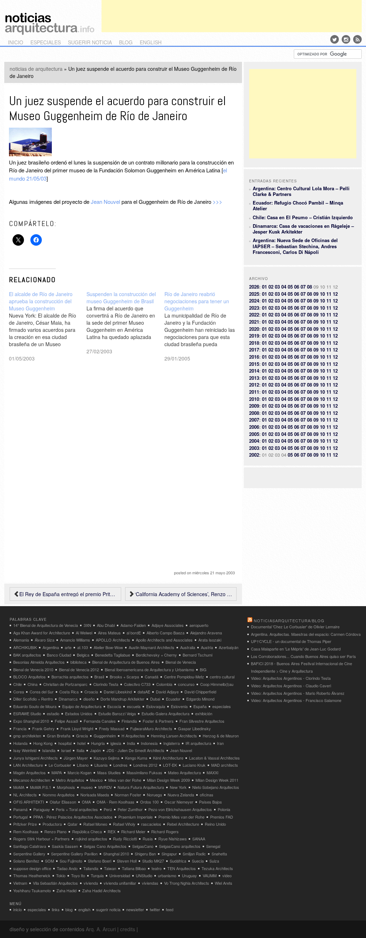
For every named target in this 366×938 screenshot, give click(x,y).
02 (270, 286)
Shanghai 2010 (116, 853)
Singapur (169, 853)
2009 (254, 405)
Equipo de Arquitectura (82, 706)
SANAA (198, 838)
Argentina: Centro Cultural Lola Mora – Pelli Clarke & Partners (301, 191)
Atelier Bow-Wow (108, 647)
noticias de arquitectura (36, 68)
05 (290, 286)
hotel (81, 743)
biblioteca (78, 662)
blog (126, 42)
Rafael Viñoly (124, 824)
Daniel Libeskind (118, 691)
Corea (18, 691)
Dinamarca (68, 699)
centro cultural (222, 676)
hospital (64, 743)
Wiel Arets (223, 883)
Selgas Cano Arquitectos (105, 846)
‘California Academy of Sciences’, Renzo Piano (184, 594)
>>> (217, 201)
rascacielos (151, 824)
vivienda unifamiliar (120, 883)
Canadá (151, 676)
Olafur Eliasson (63, 802)
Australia (187, 647)
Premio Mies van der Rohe (181, 817)
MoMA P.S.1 (40, 787)
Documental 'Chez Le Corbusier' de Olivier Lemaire (295, 626)
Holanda (20, 743)
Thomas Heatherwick (31, 875)
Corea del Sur (42, 691)
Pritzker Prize (25, 824)
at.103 (82, 647)
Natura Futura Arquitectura (141, 787)
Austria (207, 647)
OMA (86, 802)
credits (127, 929)
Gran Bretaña (58, 735)
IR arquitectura (198, 743)
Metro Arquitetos (70, 780)
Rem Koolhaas (26, 831)
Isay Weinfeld (24, 750)
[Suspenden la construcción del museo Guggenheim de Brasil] (125, 322)
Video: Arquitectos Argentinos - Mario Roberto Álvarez (298, 693)
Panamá (20, 809)
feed (169, 909)
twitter (155, 909)
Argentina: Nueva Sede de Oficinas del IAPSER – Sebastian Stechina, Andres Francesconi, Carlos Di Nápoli (295, 246)
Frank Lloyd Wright (76, 728)
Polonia (224, 809)
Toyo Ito (78, 875)
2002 (254, 454)
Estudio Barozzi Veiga (117, 713)
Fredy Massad (111, 728)
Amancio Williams (75, 640)
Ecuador (173, 699)
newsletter (135, 909)
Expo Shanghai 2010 (31, 721)
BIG (203, 669)
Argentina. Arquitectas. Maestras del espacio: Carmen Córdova (306, 634)
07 (303, 286)
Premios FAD (221, 817)
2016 (254, 356)
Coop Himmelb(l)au (216, 684)
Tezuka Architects (217, 868)
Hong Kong (43, 743)
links (56, 909)
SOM (49, 861)
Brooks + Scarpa (124, 676)
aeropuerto (198, 625)
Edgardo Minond (200, 699)
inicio (15, 42)
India (131, 743)
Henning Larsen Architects (174, 735)
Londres (120, 765)
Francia (19, 728)
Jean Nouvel (105, 201)
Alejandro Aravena (206, 632)
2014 (254, 370)
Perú (108, 809)
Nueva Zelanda (181, 794)
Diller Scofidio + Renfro (33, 699)
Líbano (83, 765)
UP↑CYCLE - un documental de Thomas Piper (291, 641)
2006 (254, 426)
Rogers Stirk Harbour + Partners (41, 838)
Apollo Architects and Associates (164, 640)
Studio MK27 (153, 861)
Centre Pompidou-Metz (184, 676)
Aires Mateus (109, 632)
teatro (157, 868)
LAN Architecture (28, 765)
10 (322, 293)
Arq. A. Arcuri (101, 929)
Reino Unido (215, 824)
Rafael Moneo (95, 824)
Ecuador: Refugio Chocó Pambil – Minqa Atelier (298, 205)
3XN (87, 625)
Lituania (101, 765)
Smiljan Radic (194, 853)
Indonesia (149, 743)
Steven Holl (127, 861)
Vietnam (20, 883)
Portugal (20, 817)
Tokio (60, 875)
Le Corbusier (60, 765)
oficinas (206, 794)
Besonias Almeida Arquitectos (39, 662)
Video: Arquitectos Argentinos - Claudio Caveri (291, 685)
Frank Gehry (43, 728)
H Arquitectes (133, 735)
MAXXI (212, 772)
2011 (254, 391)
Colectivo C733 (137, 684)
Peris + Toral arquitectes (77, 809)
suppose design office (32, 868)
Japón (95, 750)
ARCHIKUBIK (25, 647)
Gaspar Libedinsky (194, 728)
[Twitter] (334, 39)
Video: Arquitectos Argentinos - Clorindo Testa (291, 678)
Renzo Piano (55, 831)
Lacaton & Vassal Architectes (214, 758)
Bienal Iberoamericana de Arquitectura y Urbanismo (149, 669)
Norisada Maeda (94, 794)
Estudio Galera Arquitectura (165, 713)
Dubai (155, 699)
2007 (254, 419)
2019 (254, 335)
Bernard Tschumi (197, 655)
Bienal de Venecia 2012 (79, 669)
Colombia (164, 684)
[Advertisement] (232, 16)
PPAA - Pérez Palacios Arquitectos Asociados (73, 817)
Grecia (82, 735)
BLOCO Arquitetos (29, 676)
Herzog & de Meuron (221, 735)
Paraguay (41, 809)
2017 (254, 349)
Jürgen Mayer (76, 758)
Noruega (154, 794)
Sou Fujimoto (71, 861)
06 (296, 286)
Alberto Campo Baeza (165, 632)
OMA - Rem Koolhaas (115, 802)
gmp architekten (27, 735)
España (200, 706)
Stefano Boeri (99, 861)
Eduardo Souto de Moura (34, 706)
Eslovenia (179, 706)
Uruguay (189, 875)
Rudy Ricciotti (125, 838)
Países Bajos (210, 802)
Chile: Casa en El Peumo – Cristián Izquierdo (303, 217)
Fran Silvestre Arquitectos (201, 721)
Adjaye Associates (168, 625)
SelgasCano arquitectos (180, 846)
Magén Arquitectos (29, 772)
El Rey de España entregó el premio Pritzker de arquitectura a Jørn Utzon (68, 594)
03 (277, 286)
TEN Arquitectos (181, 868)
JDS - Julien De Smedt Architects (135, 750)
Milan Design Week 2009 (168, 780)
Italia (80, 750)
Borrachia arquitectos (70, 676)
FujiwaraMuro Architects (151, 728)
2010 (254, 399)
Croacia (91, 691)
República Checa (87, 831)
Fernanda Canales (100, 721)
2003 (254, 448)
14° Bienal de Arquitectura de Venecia (45, 625)
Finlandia (129, 721)
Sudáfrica (178, 861)
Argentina (51, 647)
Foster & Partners (158, 721)
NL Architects (25, 794)
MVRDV (105, 787)
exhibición (203, 713)
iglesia (115, 743)
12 (335, 293)
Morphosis (66, 787)
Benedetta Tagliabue (112, 655)
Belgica (83, 655)
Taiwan (110, 868)
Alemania (21, 640)
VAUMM (210, 875)
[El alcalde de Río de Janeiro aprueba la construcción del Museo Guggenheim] (48, 326)
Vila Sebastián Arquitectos (55, 883)
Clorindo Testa (105, 684)
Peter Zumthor (130, 809)
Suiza (214, 861)
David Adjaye (167, 691)
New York (178, 787)
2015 (254, 363)
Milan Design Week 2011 (217, 780)
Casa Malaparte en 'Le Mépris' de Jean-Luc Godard (296, 649)
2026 (254, 286)
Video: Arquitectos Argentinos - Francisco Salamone (296, 700)
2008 (254, 412)
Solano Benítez (26, 861)
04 (283, 286)
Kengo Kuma (136, 758)
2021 (254, 321)
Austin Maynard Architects (151, 647)
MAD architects (224, 765)
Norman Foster (128, 794)
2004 (254, 440)
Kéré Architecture (168, 758)
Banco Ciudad (59, 655)
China (33, 684)
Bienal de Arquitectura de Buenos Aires (126, 662)
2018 (254, 342)
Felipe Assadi (66, 721)
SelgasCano (142, 846)
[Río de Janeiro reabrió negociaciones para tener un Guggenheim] (203, 326)
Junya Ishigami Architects (35, 758)
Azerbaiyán (228, 647)
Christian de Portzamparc (65, 684)
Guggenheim (105, 735)
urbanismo (167, 875)
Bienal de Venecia (180, 662)
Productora (52, 824)
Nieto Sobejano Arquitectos (215, 787)
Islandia (48, 750)
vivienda (91, 883)
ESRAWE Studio (27, 713)
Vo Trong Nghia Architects (186, 883)
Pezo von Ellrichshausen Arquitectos (180, 809)
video (227, 875)
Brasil (99, 676)
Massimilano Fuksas (144, 772)
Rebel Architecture (183, 824)
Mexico (96, 780)
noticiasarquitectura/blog (289, 620)
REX (111, 831)
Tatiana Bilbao (134, 868)
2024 (254, 300)
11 (328, 293)
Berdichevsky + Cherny (156, 655)
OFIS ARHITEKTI (28, 802)
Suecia (198, 861)
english (151, 42)
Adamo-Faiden (133, 625)
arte (68, 647)
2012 (254, 384)
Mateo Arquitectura (184, 772)
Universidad (119, 875)
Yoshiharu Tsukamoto (32, 890)
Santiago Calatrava (29, 846)
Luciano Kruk (194, 765)
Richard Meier (133, 831)
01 (264, 286)
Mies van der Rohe (124, 780)
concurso (186, 684)
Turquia (97, 875)
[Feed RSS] (357, 39)
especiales (45, 42)
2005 (254, 434)
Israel (66, 750)
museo (87, 787)
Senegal (213, 846)
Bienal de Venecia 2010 (33, 669)
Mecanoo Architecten (31, 780)
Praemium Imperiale (135, 817)
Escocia (114, 706)
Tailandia (90, 868)
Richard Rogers (165, 831)
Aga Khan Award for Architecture (41, 632)
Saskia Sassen (65, 846)
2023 (254, 307)
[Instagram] (346, 39)
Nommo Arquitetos (59, 794)
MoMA (18, 787)
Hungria (98, 743)
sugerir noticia (90, 42)
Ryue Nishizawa (172, 838)
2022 (254, 314)
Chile (17, 684)
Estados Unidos (79, 713)
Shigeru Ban (145, 853)
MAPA (56, 772)
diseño (89, 699)
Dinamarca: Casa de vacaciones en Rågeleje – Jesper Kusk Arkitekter (303, 228)
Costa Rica (69, 691)
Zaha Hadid (66, 890)
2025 (254, 293)
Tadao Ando (67, 868)
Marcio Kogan (80, 772)
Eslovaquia (155, 706)
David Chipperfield (200, 691)
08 (309, 286)
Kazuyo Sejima (106, 758)
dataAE (144, 691)
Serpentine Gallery (29, 853)
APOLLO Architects (113, 640)
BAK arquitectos (27, 655)
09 (315, 293)
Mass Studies (109, 772)
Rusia (148, 838)
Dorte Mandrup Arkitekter (122, 699)
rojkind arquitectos (91, 838)
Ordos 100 (149, 802)
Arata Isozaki (209, 640)
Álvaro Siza (44, 640)
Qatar (73, 824)
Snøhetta (219, 853)
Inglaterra (171, 743)
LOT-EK (170, 765)
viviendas (150, 883)
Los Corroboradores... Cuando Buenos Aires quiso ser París (303, 656)
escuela (133, 706)
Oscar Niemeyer (178, 802)
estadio (53, 713)
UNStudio (144, 875)
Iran (220, 743)
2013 (254, 377)
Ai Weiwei (84, 632)
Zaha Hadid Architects (101, 890)
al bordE (134, 632)
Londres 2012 (145, 765)
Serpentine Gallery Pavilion (74, 853)
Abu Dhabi (106, 625)
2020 (254, 328)
